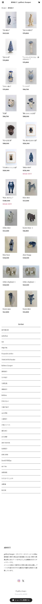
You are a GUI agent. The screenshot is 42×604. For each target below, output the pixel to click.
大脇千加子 (5, 407)
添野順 (4, 484)
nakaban (5, 336)
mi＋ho (4, 466)
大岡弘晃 (4, 383)
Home (4, 8)
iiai (3, 342)
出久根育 (4, 437)
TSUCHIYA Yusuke (8, 360)
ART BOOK (6, 443)
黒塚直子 (4, 371)
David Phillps (6, 460)
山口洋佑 (4, 413)
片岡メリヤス (6, 425)
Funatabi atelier (7, 354)
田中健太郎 (5, 330)
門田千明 (4, 348)
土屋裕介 (4, 419)
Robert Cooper (7, 365)
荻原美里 (4, 472)
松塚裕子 (4, 449)
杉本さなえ (5, 401)
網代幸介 (4, 431)
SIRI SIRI (5, 455)
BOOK (4, 490)
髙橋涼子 (4, 389)
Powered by (19, 594)
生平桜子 (4, 377)
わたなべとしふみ (7, 478)
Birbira (4, 395)
